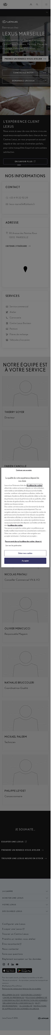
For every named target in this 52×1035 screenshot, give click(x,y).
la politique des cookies (34, 485)
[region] (25, 517)
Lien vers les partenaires (13, 545)
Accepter (25, 561)
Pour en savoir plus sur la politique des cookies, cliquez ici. (23, 541)
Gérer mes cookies (25, 553)
